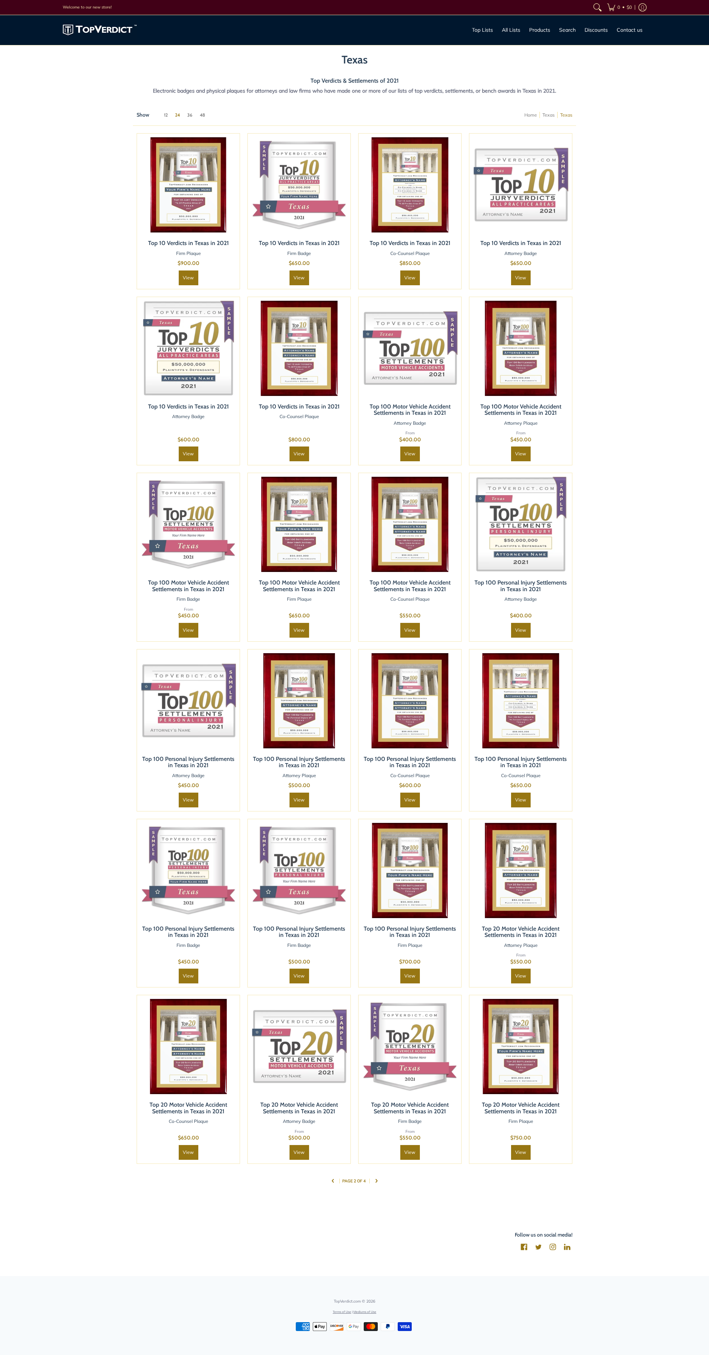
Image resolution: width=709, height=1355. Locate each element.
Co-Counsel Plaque (410, 253)
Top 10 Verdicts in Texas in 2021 (188, 242)
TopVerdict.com (347, 1301)
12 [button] (166, 115)
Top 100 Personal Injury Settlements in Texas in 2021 (521, 586)
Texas (548, 115)
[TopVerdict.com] (100, 30)
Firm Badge (299, 253)
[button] (619, 7)
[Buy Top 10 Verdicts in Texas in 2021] (188, 184)
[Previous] (333, 1181)
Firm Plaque (188, 253)
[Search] (597, 7)
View (299, 277)
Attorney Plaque (521, 423)
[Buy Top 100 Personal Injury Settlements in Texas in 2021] (520, 524)
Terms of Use (342, 1312)
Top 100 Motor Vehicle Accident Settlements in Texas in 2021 (410, 410)
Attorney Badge (520, 253)
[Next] (376, 1181)
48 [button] (202, 115)
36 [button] (189, 115)
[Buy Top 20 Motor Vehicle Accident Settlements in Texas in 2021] (520, 870)
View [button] (188, 277)
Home (530, 115)
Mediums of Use (364, 1312)
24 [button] (177, 115)
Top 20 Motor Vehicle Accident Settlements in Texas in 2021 (520, 932)
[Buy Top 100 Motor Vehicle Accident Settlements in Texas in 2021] (410, 348)
